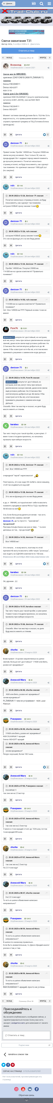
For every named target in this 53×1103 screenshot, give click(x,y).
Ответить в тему (26, 51)
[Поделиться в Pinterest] (13, 1065)
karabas (30, 606)
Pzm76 (29, 378)
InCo (10, 44)
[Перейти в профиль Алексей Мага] (6, 681)
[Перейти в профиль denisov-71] (6, 144)
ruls (28, 231)
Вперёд (43, 57)
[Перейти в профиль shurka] (6, 651)
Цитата (18, 134)
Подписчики (24, 1045)
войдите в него (18, 1023)
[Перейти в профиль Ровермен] (6, 720)
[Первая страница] (3, 58)
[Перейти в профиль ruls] (6, 187)
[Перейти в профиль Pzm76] (6, 329)
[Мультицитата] (11, 134)
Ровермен (31, 786)
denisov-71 (31, 196)
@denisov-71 (9, 337)
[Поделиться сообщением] (48, 68)
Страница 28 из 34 (26, 58)
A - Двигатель (34, 44)
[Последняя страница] (50, 58)
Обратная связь (26, 1095)
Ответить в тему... (17, 1035)
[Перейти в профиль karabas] (6, 426)
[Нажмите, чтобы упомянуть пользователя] (5, 134)
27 (49, 1045)
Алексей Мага (32, 744)
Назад (9, 57)
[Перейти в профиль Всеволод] (6, 66)
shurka (29, 690)
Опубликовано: (22, 68)
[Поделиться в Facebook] (8, 1065)
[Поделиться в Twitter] (3, 1065)
